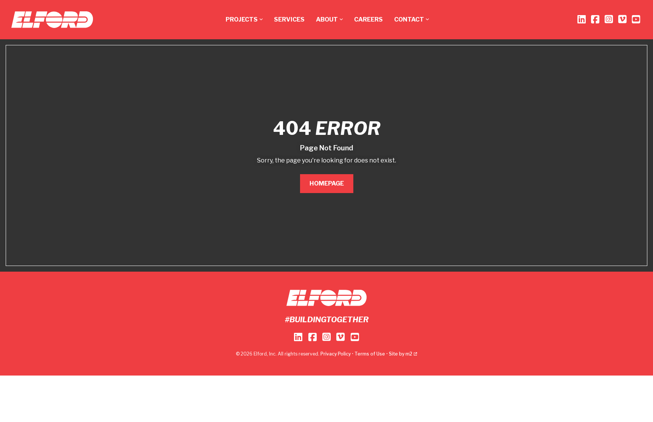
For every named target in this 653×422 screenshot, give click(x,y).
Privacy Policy (335, 354)
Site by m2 (400, 354)
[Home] (52, 19)
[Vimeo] (622, 19)
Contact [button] (409, 19)
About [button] (327, 19)
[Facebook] (595, 19)
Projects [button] (242, 19)
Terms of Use (369, 354)
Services (289, 19)
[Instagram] (609, 19)
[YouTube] (636, 19)
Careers (368, 19)
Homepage (326, 183)
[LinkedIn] (581, 19)
